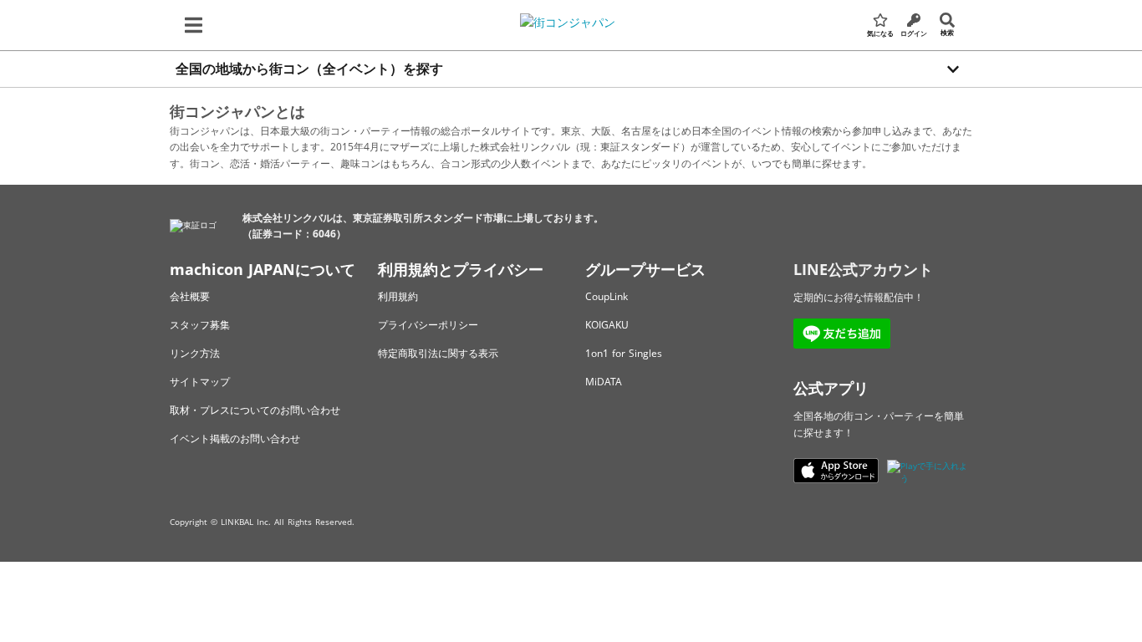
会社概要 (190, 296)
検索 (947, 32)
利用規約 (398, 296)
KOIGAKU (607, 325)
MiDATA (603, 381)
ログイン (913, 33)
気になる (880, 33)
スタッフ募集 (200, 325)
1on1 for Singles (623, 353)
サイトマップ (200, 381)
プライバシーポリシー (428, 325)
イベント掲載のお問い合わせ (235, 438)
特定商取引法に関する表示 (438, 353)
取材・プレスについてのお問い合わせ (255, 410)
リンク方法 (195, 353)
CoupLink (606, 296)
